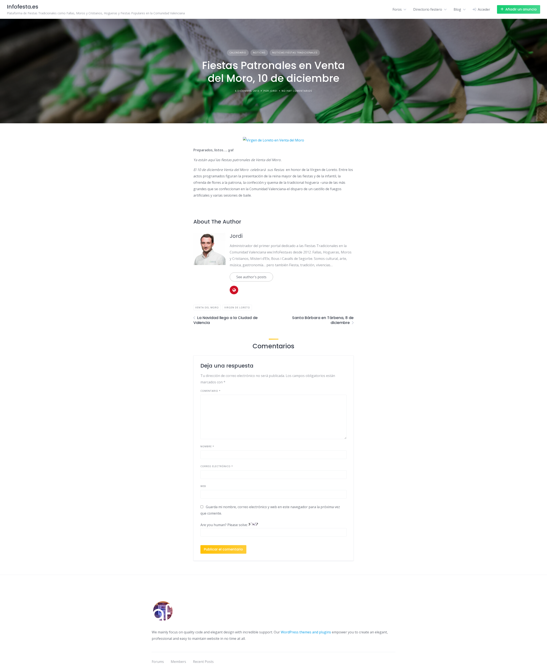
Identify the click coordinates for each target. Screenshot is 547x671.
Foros (397, 9)
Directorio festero (427, 9)
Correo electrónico (216, 466)
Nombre (207, 446)
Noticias (259, 52)
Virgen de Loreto (237, 307)
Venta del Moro (207, 307)
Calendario (237, 52)
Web (203, 486)
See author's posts (251, 277)
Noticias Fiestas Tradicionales (294, 52)
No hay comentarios (297, 90)
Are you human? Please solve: (224, 524)
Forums (158, 661)
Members (178, 661)
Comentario (210, 390)
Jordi (236, 236)
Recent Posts (203, 661)
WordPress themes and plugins (306, 632)
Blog (457, 9)
